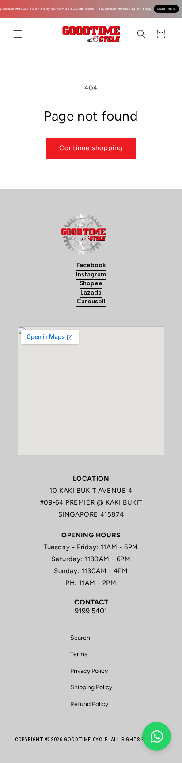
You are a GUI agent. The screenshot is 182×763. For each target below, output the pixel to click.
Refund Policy (89, 704)
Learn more (166, 9)
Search (80, 638)
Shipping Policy (91, 687)
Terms (78, 654)
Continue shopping (91, 148)
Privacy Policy (89, 671)
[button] (17, 34)
